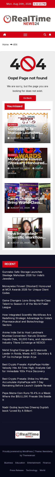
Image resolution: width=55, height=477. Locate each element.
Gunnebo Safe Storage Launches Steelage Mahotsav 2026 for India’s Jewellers (23, 275)
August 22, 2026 (20, 138)
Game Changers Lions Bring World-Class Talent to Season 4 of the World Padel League (26, 304)
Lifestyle (13, 229)
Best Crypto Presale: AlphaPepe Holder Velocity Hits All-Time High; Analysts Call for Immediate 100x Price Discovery (26, 368)
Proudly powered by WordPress (18, 451)
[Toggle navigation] (25, 34)
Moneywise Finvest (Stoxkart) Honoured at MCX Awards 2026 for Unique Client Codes (26, 289)
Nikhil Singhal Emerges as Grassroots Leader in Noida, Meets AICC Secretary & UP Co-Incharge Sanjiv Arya (26, 353)
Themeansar (29, 455)
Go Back (27, 98)
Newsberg (47, 451)
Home (5, 44)
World (42, 470)
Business (13, 125)
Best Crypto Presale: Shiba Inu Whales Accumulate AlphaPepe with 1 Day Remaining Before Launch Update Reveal (26, 382)
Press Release (17, 470)
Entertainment (33, 462)
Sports (12, 194)
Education (20, 462)
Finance (47, 462)
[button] (45, 34)
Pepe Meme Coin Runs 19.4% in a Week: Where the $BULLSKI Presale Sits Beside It (26, 396)
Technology (31, 470)
